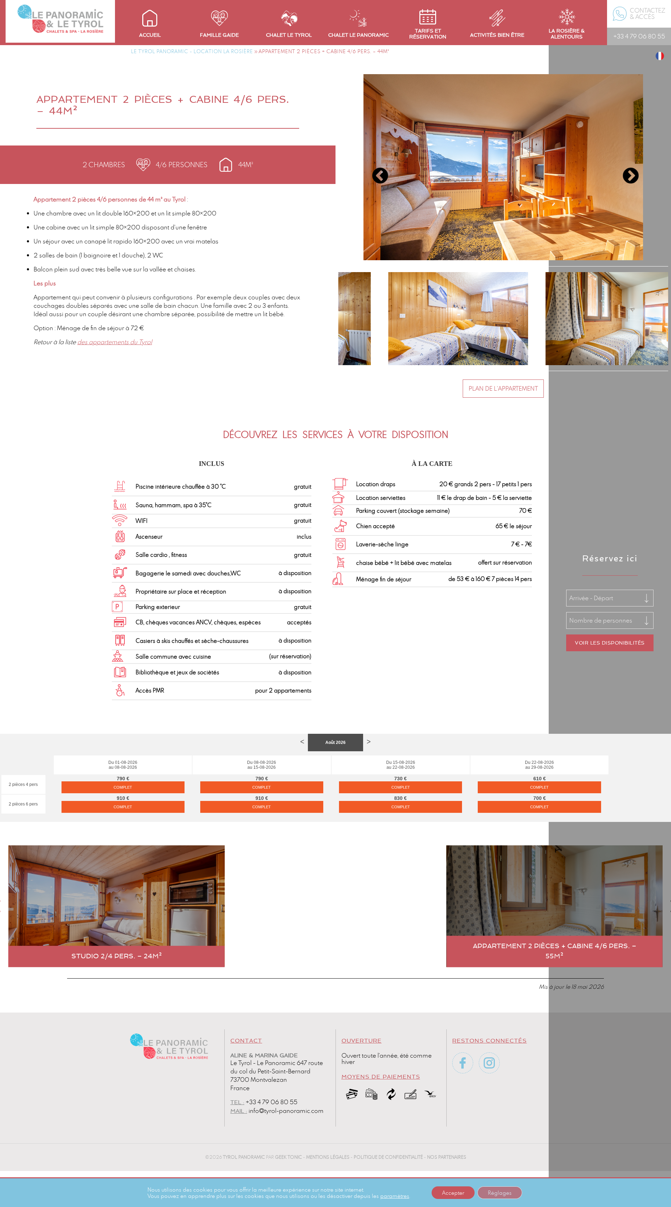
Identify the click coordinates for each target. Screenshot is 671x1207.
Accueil (150, 35)
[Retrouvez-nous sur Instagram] (489, 1062)
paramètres (394, 1196)
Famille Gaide (219, 35)
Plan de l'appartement (503, 388)
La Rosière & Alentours (567, 34)
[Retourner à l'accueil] (60, 7)
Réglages (500, 1192)
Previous (374, 171)
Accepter (453, 1192)
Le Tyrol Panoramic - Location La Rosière (192, 51)
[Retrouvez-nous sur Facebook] (462, 1062)
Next (625, 171)
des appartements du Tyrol (114, 342)
